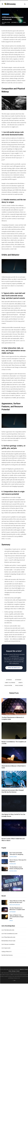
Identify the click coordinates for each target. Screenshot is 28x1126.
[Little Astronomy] (10, 4)
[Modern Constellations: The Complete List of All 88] (14, 730)
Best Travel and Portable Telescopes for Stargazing (16, 853)
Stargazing (13, 863)
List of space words (6, 948)
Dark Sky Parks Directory (7, 955)
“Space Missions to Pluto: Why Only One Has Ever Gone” (17, 901)
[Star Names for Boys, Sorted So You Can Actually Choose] (14, 803)
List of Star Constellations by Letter (9, 933)
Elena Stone (6, 22)
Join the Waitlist (14, 667)
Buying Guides (13, 856)
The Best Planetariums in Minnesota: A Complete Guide (17, 908)
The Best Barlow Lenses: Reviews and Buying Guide (16, 867)
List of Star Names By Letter (8, 930)
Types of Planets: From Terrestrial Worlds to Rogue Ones (17, 916)
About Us (22, 969)
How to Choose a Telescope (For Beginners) (18, 860)
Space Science (19, 685)
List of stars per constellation (8, 944)
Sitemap (13, 971)
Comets (20, 682)
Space (11, 920)
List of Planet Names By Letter (8, 937)
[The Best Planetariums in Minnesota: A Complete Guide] (14, 706)
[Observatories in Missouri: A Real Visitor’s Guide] (14, 755)
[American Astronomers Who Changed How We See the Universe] (14, 779)
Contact (18, 971)
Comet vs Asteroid (10, 682)
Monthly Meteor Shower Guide (8, 940)
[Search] (24, 4)
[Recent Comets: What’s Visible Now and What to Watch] (14, 827)
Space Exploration (15, 904)
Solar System (8, 685)
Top (14, 980)
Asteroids (9, 679)
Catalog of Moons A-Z (7, 951)
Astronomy (5, 14)
